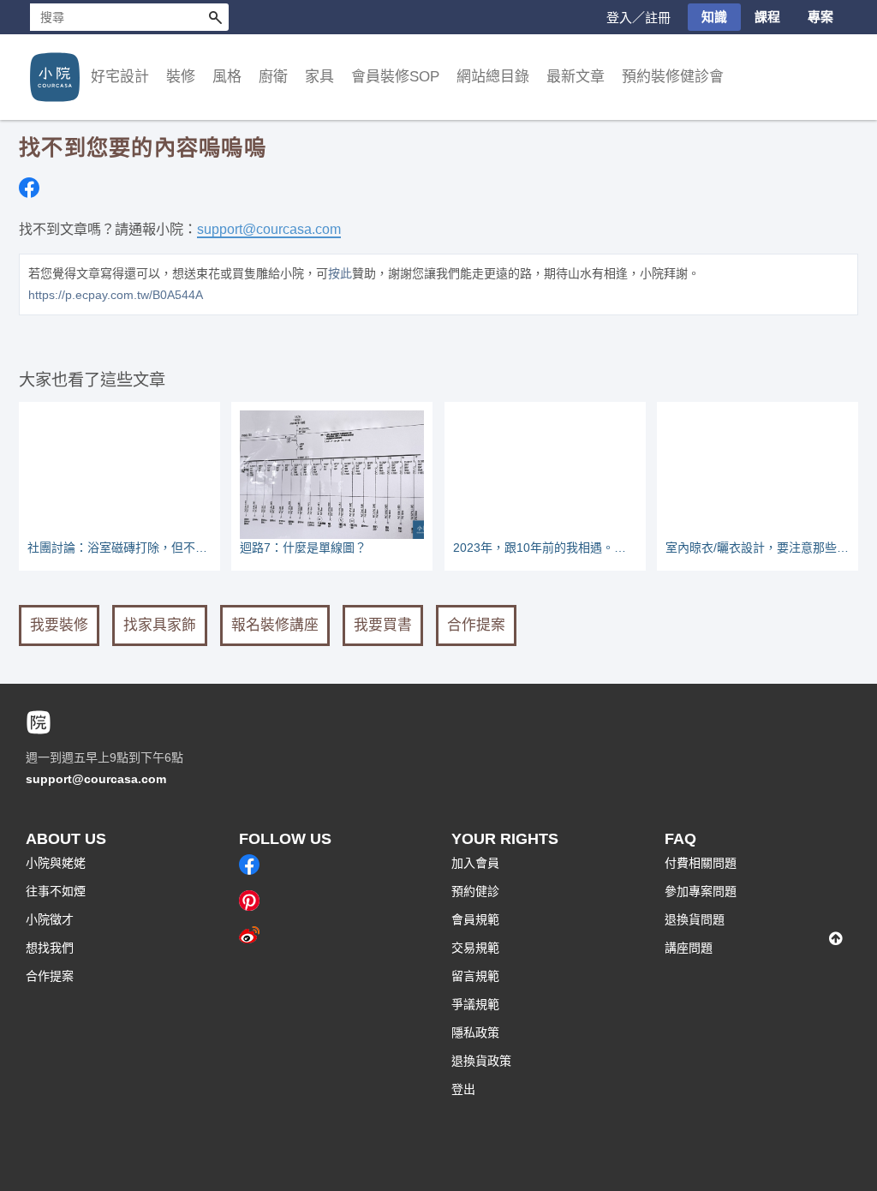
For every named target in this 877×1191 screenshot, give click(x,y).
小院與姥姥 (56, 863)
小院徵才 (50, 919)
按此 (340, 273)
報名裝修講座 (275, 625)
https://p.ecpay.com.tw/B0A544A (115, 295)
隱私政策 (475, 1032)
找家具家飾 (159, 625)
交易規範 (475, 948)
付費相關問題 (701, 863)
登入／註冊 (638, 17)
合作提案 (476, 625)
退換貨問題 (695, 919)
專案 (820, 16)
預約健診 (475, 891)
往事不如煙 (56, 891)
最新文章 (575, 77)
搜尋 (215, 17)
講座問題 (689, 948)
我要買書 (383, 625)
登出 (463, 1089)
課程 (767, 16)
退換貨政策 (481, 1061)
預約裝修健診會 (673, 77)
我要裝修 (59, 625)
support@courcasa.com (269, 228)
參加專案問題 (701, 891)
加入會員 (475, 863)
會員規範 (475, 919)
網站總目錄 (492, 77)
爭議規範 (475, 1004)
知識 (714, 16)
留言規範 (475, 976)
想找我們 (50, 948)
